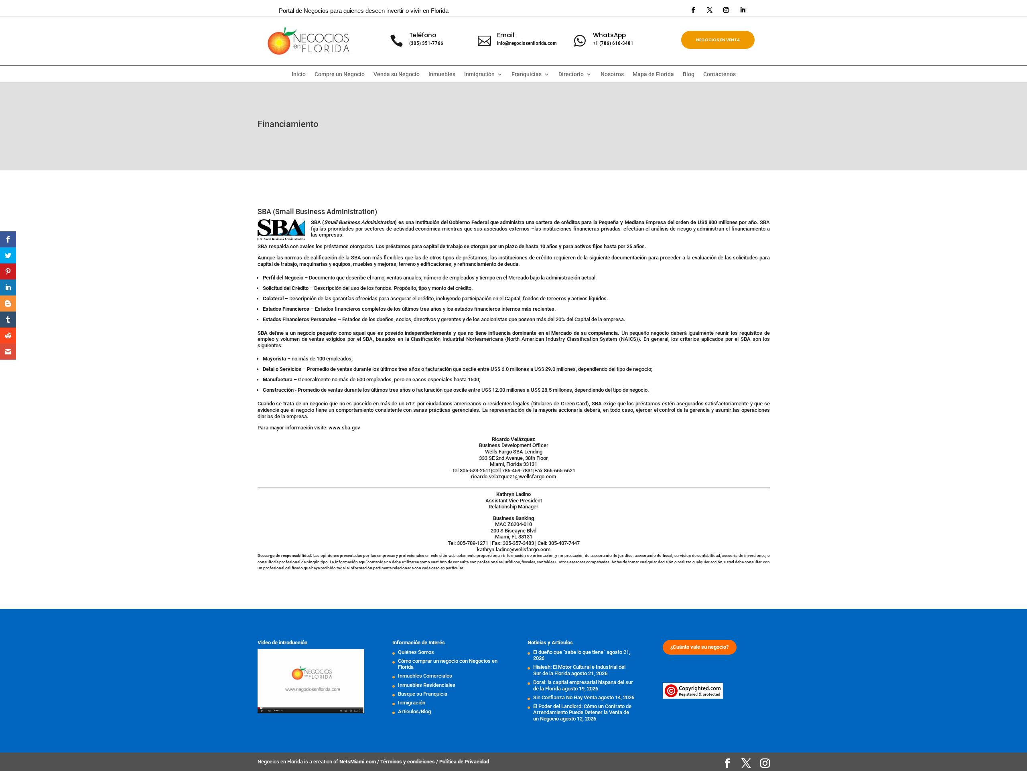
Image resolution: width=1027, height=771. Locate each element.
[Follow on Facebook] (693, 10)
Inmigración (411, 703)
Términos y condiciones (408, 762)
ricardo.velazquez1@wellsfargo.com (513, 477)
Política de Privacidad (464, 762)
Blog (688, 74)
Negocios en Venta (718, 40)
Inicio (299, 74)
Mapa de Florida (653, 74)
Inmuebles (441, 74)
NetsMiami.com (358, 762)
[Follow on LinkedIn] (742, 10)
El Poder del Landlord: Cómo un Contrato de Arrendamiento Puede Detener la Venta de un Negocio (582, 712)
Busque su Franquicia (422, 694)
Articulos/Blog (414, 711)
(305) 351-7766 (426, 43)
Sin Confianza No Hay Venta (565, 697)
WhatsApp (609, 35)
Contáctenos (719, 74)
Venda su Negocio (396, 74)
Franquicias (526, 74)
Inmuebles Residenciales (426, 685)
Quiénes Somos (416, 652)
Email (505, 35)
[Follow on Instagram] (726, 10)
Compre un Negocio (340, 74)
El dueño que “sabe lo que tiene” (569, 652)
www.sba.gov (344, 428)
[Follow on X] (709, 10)
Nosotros (612, 74)
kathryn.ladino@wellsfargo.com (513, 549)
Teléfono (422, 35)
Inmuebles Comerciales (425, 676)
